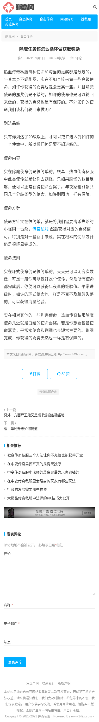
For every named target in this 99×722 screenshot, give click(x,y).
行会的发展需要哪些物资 (27, 489)
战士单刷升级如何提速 (20, 429)
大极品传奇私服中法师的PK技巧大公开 (38, 498)
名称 (8, 605)
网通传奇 (67, 19)
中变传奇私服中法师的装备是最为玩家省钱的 (43, 472)
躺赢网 (10, 36)
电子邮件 (11, 623)
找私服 (86, 19)
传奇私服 (40, 229)
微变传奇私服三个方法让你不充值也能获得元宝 (45, 455)
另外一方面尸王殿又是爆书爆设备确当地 (34, 415)
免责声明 (32, 683)
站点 (7, 642)
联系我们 (48, 683)
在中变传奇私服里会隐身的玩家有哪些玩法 (41, 481)
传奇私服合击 (48, 392)
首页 (8, 19)
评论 (7, 554)
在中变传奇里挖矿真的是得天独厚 (34, 464)
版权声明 (64, 683)
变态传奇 (25, 19)
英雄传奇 (12, 24)
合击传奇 (46, 19)
